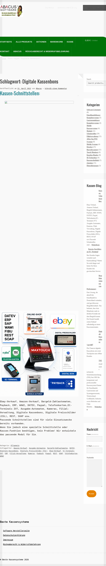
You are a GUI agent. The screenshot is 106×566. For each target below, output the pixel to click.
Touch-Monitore (92, 152)
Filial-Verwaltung (18, 454)
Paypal (48, 454)
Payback (40, 454)
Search (89, 79)
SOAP (61, 454)
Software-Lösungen (94, 110)
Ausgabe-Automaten (37, 448)
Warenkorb (56, 42)
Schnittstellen (91, 134)
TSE (100, 361)
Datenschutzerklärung (67, 7)
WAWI (2, 456)
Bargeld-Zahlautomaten (57, 448)
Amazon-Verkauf (20, 448)
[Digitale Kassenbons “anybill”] (92, 335)
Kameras (31, 454)
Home (4, 58)
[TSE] (92, 364)
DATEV (72, 448)
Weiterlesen (96, 245)
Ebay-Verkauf (55, 451)
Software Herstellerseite (16, 531)
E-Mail (93, 446)
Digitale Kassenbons (9, 451)
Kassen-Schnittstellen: (20, 93)
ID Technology (92, 158)
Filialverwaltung (92, 136)
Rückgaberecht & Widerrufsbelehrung (47, 51)
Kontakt (91, 494)
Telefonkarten (71, 454)
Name (92, 434)
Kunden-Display (92, 155)
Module (89, 131)
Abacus (17, 51)
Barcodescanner (92, 150)
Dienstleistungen (92, 166)
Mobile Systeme (92, 144)
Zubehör (90, 163)
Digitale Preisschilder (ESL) (33, 451)
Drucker (90, 147)
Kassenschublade (93, 160)
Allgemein (15, 446)
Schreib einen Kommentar (56, 88)
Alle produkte (24, 42)
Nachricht (90, 458)
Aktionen (41, 42)
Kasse (70, 42)
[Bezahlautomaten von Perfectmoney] (92, 279)
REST (55, 454)
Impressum (49, 7)
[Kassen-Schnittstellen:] (92, 194)
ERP (6, 454)
